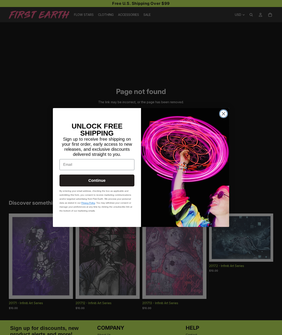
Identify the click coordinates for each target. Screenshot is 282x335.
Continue (97, 180)
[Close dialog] (223, 114)
